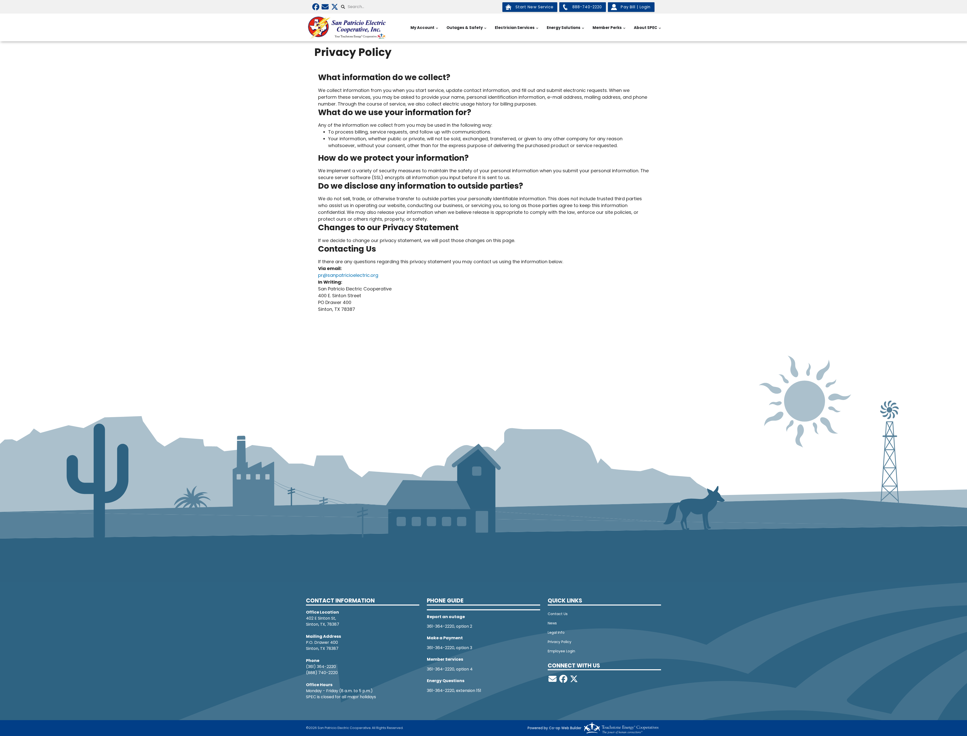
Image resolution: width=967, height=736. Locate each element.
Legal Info (556, 632)
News (552, 623)
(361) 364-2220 (321, 667)
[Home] (347, 27)
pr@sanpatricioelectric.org (348, 275)
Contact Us (558, 613)
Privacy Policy (559, 641)
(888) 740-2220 (322, 673)
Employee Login (561, 651)
